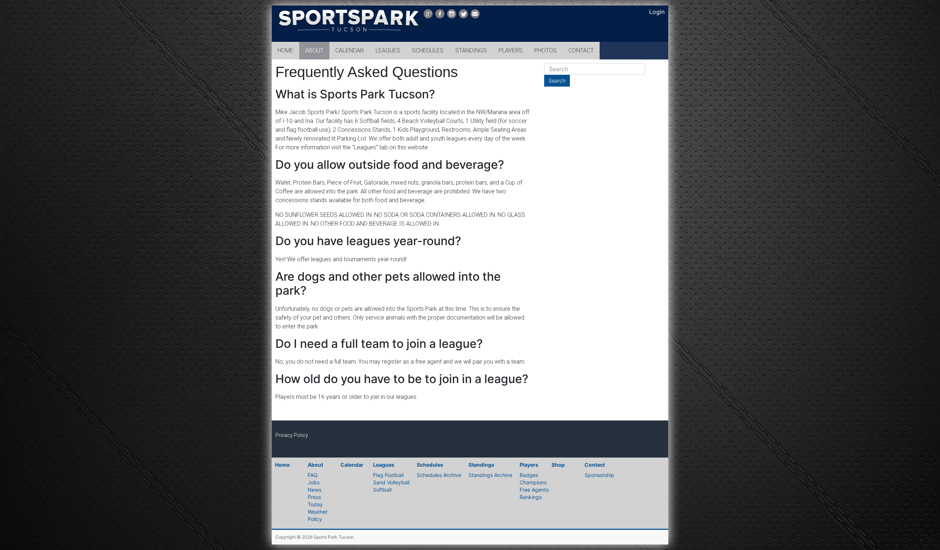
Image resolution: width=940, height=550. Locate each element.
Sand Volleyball (391, 482)
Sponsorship (599, 475)
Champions (533, 482)
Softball (382, 490)
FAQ (313, 475)
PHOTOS (545, 50)
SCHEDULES (428, 50)
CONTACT (581, 50)
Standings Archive (490, 475)
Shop (558, 465)
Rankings (531, 497)
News (314, 490)
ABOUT (314, 50)
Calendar (352, 465)
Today (315, 504)
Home (282, 465)
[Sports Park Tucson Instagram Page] (451, 13)
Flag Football (388, 475)
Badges (529, 475)
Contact (595, 465)
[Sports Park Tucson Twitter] (463, 13)
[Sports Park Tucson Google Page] (428, 13)
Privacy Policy (291, 435)
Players (529, 465)
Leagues (383, 465)
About (315, 465)
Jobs (313, 482)
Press (314, 497)
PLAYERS (511, 50)
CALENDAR (349, 50)
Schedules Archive (439, 475)
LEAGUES (388, 50)
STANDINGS (471, 50)
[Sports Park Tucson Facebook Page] (440, 13)
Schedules (430, 465)
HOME (285, 50)
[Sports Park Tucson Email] (475, 13)
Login (657, 11)
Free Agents (534, 490)
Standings (481, 465)
